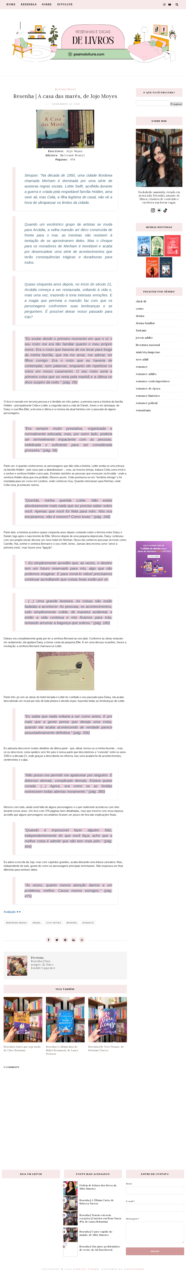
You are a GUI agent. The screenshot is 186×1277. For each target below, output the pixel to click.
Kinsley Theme (86, 1269)
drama (37, 922)
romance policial (146, 403)
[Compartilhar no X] (57, 940)
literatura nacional (148, 345)
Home (10, 4)
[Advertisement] (159, 477)
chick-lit (141, 301)
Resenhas (29, 4)
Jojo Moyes (53, 922)
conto (139, 308)
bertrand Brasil (65, 89)
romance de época (148, 388)
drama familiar (145, 323)
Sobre (47, 4)
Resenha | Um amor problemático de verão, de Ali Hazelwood (99, 1248)
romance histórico (148, 395)
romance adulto (146, 374)
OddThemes (134, 1269)
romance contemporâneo (153, 381)
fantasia (141, 330)
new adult (142, 359)
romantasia (143, 410)
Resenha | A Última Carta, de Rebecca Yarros (96, 1202)
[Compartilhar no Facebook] (48, 940)
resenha (71, 922)
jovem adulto (144, 337)
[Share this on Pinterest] (65, 940)
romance (88, 922)
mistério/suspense (148, 352)
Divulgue (65, 4)
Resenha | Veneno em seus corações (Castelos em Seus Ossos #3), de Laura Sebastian (100, 1218)
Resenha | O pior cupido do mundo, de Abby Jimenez (95, 1233)
